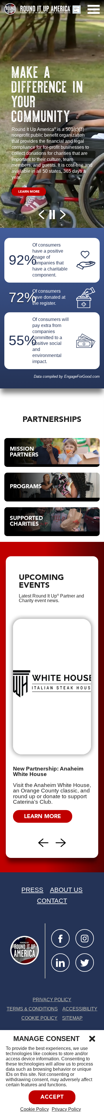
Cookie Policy (34, 1109)
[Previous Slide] (41, 214)
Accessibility (79, 1009)
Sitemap (72, 1018)
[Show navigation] (94, 9)
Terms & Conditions (32, 1009)
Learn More (32, 193)
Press (32, 890)
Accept (52, 1097)
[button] (92, 1038)
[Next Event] (60, 842)
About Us (66, 890)
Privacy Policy (66, 1109)
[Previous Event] (43, 842)
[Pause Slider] (52, 214)
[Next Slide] (62, 214)
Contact (52, 901)
